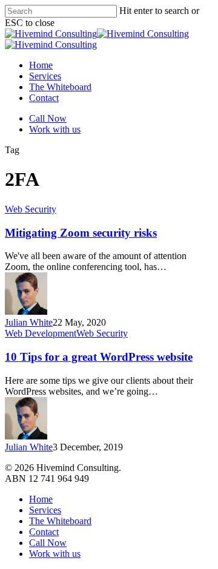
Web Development (40, 333)
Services (45, 510)
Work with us (55, 553)
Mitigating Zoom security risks (81, 232)
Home (41, 499)
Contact (44, 532)
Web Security (30, 209)
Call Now (48, 543)
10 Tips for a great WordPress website (99, 356)
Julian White (29, 322)
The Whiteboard (60, 521)
